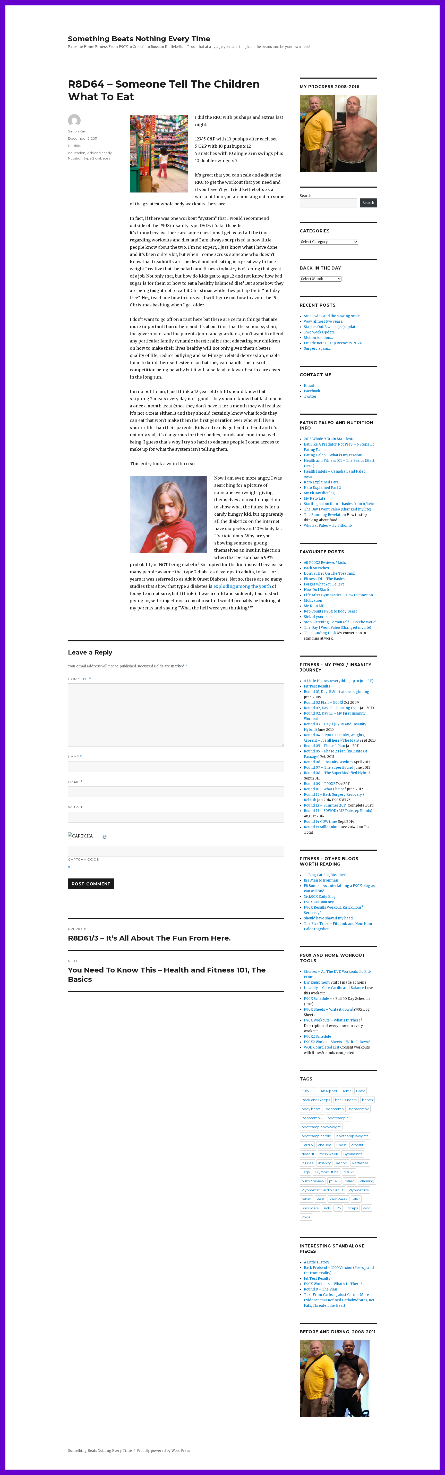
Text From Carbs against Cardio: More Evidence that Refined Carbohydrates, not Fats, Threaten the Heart (339, 1300)
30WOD (308, 1091)
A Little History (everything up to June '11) (338, 681)
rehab (307, 1199)
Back (360, 1091)
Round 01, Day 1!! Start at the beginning (336, 692)
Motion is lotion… (318, 338)
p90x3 (334, 1181)
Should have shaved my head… (329, 918)
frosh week (329, 1154)
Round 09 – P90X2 (319, 784)
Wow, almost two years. (323, 321)
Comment (79, 679)
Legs (306, 1172)
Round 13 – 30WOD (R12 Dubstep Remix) (338, 811)
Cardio (307, 1145)
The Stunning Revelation (325, 515)
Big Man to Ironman (321, 880)
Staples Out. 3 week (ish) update (330, 327)
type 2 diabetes (97, 158)
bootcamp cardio (316, 1136)
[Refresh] (105, 836)
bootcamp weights (352, 1136)
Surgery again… (317, 348)
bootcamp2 (359, 1109)
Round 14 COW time (320, 821)
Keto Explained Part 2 (322, 487)
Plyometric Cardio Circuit (323, 1190)
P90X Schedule (316, 998)
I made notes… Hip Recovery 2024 (333, 343)
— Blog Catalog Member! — (327, 875)
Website (76, 807)
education (76, 153)
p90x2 (349, 1172)
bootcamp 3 (338, 1118)
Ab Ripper (329, 1091)
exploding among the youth (242, 586)
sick (327, 1208)
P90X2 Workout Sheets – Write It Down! (337, 1042)
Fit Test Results (317, 686)
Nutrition (75, 146)
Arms (347, 1091)
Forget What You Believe (324, 584)
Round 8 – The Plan (320, 1289)
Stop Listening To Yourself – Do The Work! (339, 622)
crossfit (357, 1145)
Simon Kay (77, 131)
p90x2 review (313, 1181)
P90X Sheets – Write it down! (328, 1009)
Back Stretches (316, 568)
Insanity (324, 1163)
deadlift (308, 1154)
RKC (356, 1199)
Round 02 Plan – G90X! (323, 702)
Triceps (352, 1208)
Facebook (312, 391)
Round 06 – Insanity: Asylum (328, 762)
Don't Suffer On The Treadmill (329, 573)
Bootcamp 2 (312, 1118)
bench (367, 1100)
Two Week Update (319, 332)
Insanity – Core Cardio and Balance (334, 988)
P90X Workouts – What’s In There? (333, 1284)
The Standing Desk (320, 633)
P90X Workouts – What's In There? (333, 1020)
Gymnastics (352, 1154)
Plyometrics (359, 1190)
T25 (338, 1208)
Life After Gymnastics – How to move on (338, 595)
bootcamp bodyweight (321, 1127)
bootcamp (335, 1109)
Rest (320, 1199)
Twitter (310, 396)
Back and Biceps (316, 1100)
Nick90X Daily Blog (320, 896)
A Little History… (317, 1262)
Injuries (307, 1163)
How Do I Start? (317, 590)
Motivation (313, 600)
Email (75, 782)
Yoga (306, 1217)
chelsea (324, 1145)
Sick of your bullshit (320, 617)
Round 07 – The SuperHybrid (328, 767)
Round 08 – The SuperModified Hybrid (337, 773)
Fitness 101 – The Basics (324, 579)
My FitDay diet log (319, 493)
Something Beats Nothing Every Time (139, 38)
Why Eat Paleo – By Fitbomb (328, 525)
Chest (341, 1145)
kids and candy (99, 153)
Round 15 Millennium (322, 827)
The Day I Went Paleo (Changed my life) (337, 509)
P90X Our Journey (319, 902)
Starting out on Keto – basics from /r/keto (339, 504)
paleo (350, 1181)
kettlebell (360, 1163)
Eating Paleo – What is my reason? (333, 455)
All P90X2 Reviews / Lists (325, 562)
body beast (311, 1109)
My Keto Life (315, 498)
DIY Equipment (317, 982)
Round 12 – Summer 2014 (325, 805)
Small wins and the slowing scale (332, 316)
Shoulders (310, 1208)
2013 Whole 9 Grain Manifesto (329, 439)
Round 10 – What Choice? (325, 789)
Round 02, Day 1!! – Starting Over (331, 708)
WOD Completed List (321, 1047)
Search (305, 196)
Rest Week (338, 1199)
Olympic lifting (327, 1172)
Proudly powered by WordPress (163, 1450)
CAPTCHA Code (83, 859)
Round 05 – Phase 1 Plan (324, 746)
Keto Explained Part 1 (322, 482)
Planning (367, 1181)
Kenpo (341, 1163)
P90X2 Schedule (317, 1036)
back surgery (346, 1100)
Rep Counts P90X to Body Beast (330, 611)
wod (367, 1208)
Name (75, 757)
